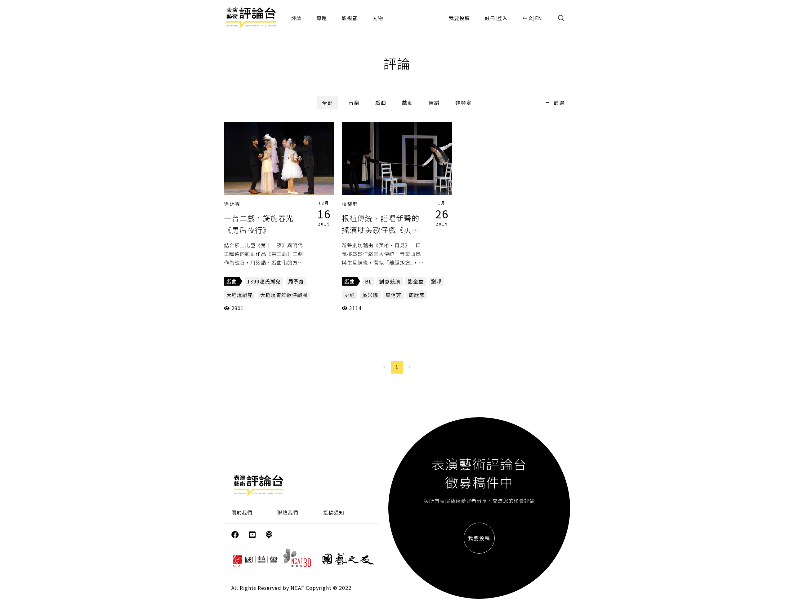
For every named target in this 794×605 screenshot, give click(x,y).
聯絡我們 (287, 512)
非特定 (463, 102)
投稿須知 (333, 512)
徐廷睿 (232, 203)
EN (538, 18)
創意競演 (389, 281)
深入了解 (279, 158)
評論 (296, 18)
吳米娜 (370, 295)
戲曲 (380, 102)
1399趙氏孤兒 (264, 281)
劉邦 (436, 281)
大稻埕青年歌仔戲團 (284, 295)
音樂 (354, 102)
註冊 (490, 18)
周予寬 (296, 281)
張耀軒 (350, 203)
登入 (502, 18)
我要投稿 (459, 18)
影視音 (350, 18)
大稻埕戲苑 (239, 295)
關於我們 (241, 512)
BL (368, 281)
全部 (327, 102)
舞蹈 (434, 102)
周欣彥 (417, 295)
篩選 (559, 102)
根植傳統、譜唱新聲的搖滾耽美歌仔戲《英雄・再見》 (380, 230)
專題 (321, 18)
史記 (349, 295)
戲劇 (407, 102)
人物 (377, 18)
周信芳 (393, 295)
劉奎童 (416, 281)
